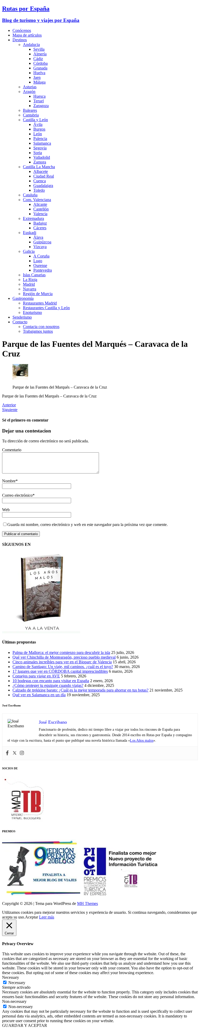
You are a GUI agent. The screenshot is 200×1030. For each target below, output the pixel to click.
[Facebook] (7, 753)
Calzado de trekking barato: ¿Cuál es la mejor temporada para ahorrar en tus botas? (80, 690)
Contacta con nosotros (41, 326)
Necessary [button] (10, 977)
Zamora (39, 162)
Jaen (37, 77)
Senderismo (22, 317)
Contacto (19, 322)
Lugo (37, 261)
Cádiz (38, 58)
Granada (40, 68)
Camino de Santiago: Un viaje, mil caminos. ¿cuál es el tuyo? (62, 666)
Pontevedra (42, 270)
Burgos (39, 129)
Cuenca (39, 181)
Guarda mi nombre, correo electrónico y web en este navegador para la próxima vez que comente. (87, 524)
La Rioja (30, 279)
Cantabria (31, 115)
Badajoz (40, 223)
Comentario (11, 450)
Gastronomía (23, 298)
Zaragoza (41, 105)
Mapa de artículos (27, 35)
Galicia (29, 251)
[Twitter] (14, 753)
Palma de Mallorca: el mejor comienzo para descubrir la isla (61, 652)
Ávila (37, 124)
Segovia (40, 148)
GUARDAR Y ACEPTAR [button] (24, 1025)
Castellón (41, 209)
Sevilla (39, 49)
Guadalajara (43, 185)
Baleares (30, 110)
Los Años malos (141, 740)
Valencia (40, 214)
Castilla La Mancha (39, 167)
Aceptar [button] (31, 917)
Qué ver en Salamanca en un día (39, 695)
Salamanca (42, 143)
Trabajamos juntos (38, 331)
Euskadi (29, 232)
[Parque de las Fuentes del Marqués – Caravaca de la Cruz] (20, 378)
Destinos (19, 40)
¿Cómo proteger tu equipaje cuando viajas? (47, 685)
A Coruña (41, 256)
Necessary (16, 982)
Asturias (29, 87)
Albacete (40, 171)
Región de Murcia (38, 293)
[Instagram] (22, 753)
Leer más (46, 917)
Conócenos (21, 30)
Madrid (29, 284)
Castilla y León (35, 120)
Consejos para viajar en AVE (36, 676)
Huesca (39, 96)
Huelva (39, 73)
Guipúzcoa (42, 242)
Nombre (9, 481)
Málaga (39, 82)
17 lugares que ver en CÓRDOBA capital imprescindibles (60, 671)
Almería (40, 54)
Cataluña (30, 195)
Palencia (40, 138)
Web (6, 509)
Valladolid (41, 157)
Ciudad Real (43, 176)
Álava (38, 237)
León (37, 134)
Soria (37, 152)
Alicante (40, 204)
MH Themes (87, 903)
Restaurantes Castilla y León (46, 308)
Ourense (40, 265)
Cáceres (39, 228)
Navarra (29, 289)
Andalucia (31, 44)
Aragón (29, 91)
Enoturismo (32, 312)
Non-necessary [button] (14, 1001)
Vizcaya (40, 246)
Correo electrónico (17, 495)
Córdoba (40, 63)
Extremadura (33, 218)
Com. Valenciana (37, 199)
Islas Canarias (34, 275)
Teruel (38, 101)
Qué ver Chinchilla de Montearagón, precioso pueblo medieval (64, 657)
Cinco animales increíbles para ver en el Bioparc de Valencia (62, 662)
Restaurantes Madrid (40, 303)
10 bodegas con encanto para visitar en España (50, 680)
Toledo (39, 190)
